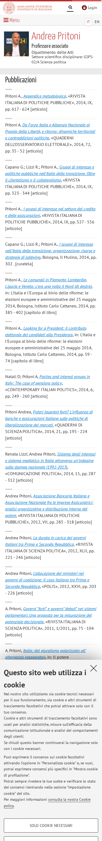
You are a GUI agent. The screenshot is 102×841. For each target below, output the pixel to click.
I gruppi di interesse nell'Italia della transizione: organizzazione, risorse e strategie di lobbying (50, 250)
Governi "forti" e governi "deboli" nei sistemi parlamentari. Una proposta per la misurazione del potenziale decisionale (50, 615)
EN (97, 21)
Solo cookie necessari (51, 825)
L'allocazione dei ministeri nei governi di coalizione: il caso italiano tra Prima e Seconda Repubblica (47, 580)
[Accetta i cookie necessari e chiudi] (93, 668)
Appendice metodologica (44, 96)
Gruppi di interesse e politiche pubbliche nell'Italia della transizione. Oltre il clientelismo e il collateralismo (50, 173)
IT (88, 21)
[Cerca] (70, 8)
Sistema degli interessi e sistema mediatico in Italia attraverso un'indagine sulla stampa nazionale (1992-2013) (50, 460)
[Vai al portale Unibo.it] (27, 7)
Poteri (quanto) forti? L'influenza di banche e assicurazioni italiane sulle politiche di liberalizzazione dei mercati (49, 418)
